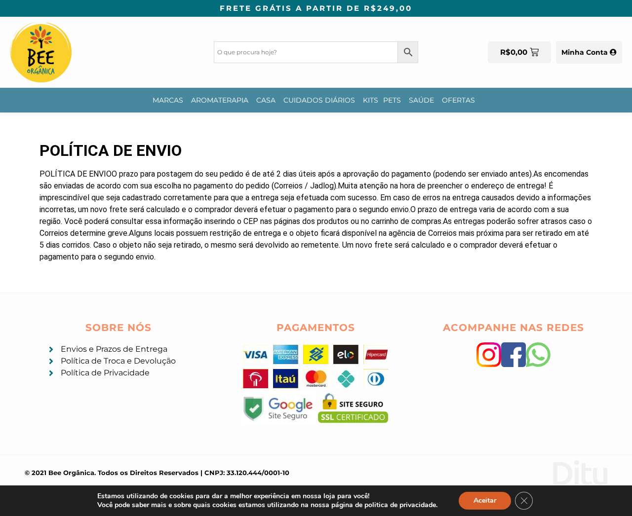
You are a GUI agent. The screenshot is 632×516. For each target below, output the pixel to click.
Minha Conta (585, 52)
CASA (266, 100)
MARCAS (168, 100)
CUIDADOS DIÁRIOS (319, 100)
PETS (392, 100)
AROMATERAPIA (219, 100)
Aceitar (485, 500)
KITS (370, 100)
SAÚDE (421, 100)
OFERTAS (458, 100)
